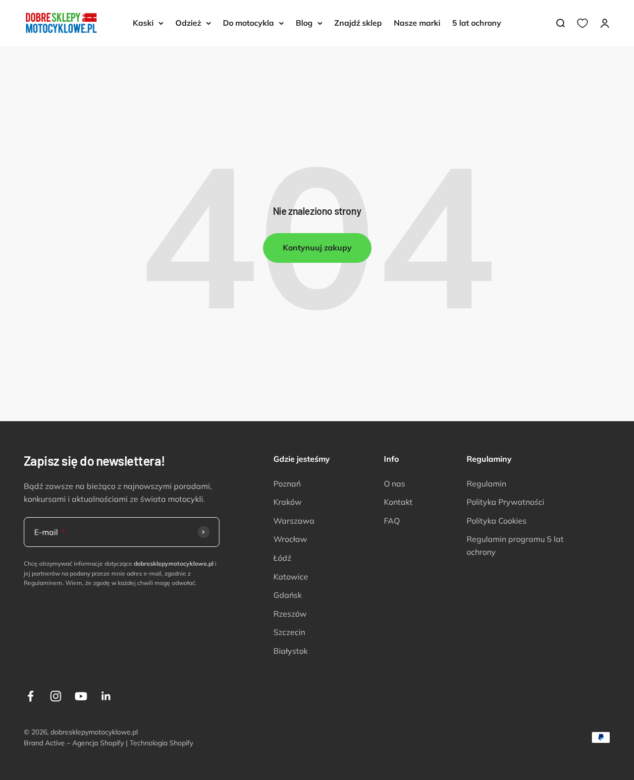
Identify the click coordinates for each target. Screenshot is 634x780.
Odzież (188, 23)
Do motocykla (248, 23)
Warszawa (294, 521)
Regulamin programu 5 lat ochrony (515, 545)
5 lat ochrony (476, 23)
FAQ (392, 521)
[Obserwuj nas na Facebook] (30, 696)
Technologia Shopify (161, 742)
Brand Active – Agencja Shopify (74, 742)
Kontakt (398, 502)
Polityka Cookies (497, 521)
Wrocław (290, 539)
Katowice (290, 577)
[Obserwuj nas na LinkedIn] (106, 696)
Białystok (290, 651)
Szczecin (289, 632)
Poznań (287, 483)
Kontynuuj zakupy (317, 247)
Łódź (282, 558)
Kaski (143, 23)
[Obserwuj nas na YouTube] (81, 696)
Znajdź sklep (358, 23)
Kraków (287, 502)
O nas (394, 483)
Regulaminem (43, 582)
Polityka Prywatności (505, 502)
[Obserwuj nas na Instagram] (55, 696)
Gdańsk (287, 595)
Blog (304, 23)
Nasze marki (417, 23)
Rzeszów (290, 614)
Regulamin (486, 483)
